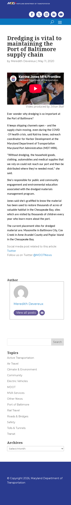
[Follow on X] (39, 14)
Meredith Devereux (23, 61)
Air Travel (12, 363)
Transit (11, 434)
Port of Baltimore (18, 404)
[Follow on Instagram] (46, 14)
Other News (15, 398)
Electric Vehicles (17, 381)
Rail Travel (13, 410)
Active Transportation (20, 357)
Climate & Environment (22, 369)
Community (14, 375)
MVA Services (15, 393)
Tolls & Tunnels (16, 428)
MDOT (11, 387)
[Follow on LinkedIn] (54, 14)
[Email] (42, 312)
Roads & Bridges (17, 416)
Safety (11, 422)
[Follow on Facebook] (32, 14)
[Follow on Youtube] (61, 14)
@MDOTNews (42, 255)
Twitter (11, 250)
